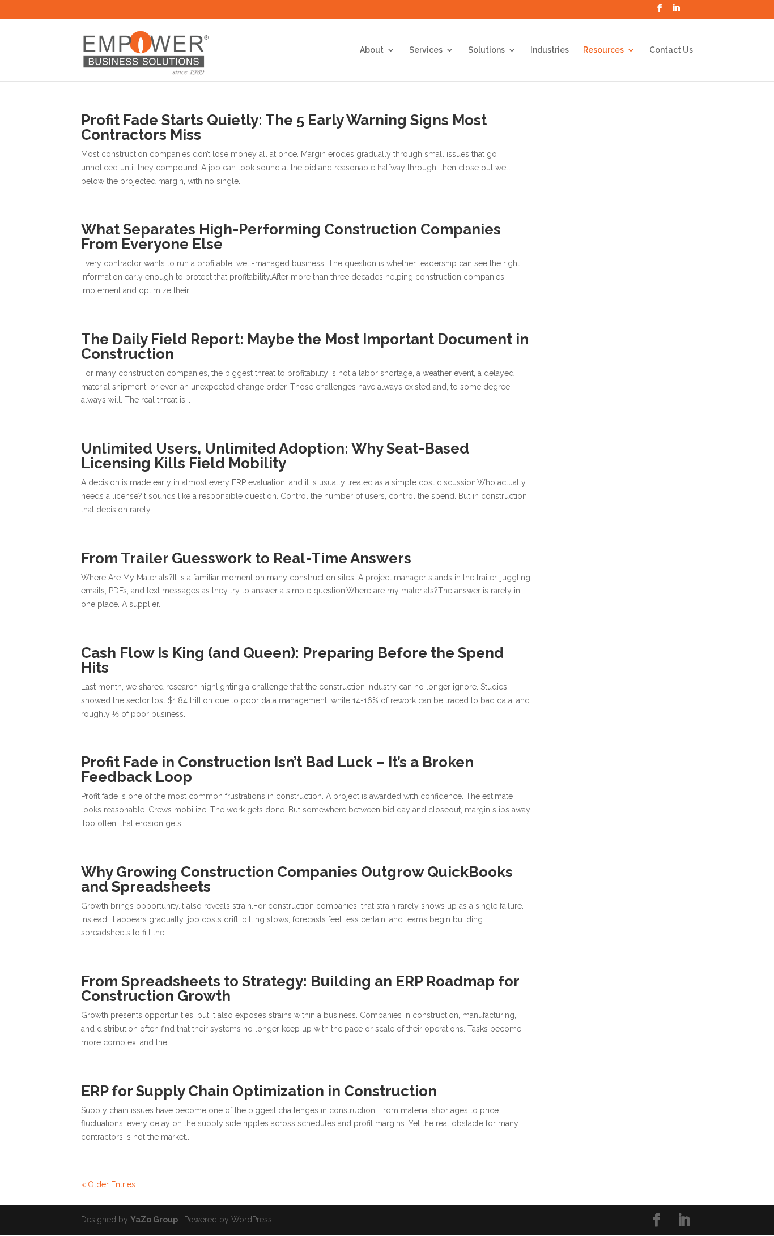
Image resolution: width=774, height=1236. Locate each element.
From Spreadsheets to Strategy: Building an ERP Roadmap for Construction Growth (300, 988)
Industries (549, 50)
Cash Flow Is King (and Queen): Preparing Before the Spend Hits (292, 660)
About (372, 50)
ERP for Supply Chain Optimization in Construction (259, 1091)
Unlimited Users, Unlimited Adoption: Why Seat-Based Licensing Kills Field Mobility (275, 456)
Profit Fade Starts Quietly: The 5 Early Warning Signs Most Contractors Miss (284, 127)
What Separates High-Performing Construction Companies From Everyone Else (291, 237)
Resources (603, 50)
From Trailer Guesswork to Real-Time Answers (246, 558)
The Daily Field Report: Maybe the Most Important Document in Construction (305, 346)
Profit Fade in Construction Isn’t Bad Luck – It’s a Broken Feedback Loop (277, 769)
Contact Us (671, 50)
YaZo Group (154, 1219)
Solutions (486, 50)
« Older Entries (108, 1184)
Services (426, 50)
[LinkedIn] (676, 11)
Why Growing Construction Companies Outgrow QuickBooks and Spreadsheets (297, 879)
